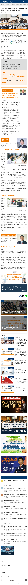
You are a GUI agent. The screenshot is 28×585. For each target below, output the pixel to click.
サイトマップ (3, 569)
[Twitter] (23, 296)
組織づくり (8, 4)
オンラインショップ (5, 576)
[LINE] (26, 296)
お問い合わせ (3, 572)
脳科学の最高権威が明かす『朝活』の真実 (11, 500)
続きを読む (23, 290)
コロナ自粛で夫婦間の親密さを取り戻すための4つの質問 (15, 533)
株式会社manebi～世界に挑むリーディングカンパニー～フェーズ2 (21, 390)
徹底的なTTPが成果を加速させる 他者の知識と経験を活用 (15, 494)
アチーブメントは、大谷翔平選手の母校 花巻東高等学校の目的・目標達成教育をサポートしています (15, 519)
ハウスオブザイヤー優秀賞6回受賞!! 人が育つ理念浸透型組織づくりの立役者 (21, 381)
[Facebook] (20, 296)
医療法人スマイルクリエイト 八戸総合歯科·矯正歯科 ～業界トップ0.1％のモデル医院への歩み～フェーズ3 (21, 353)
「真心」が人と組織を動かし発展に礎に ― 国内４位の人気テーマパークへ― (15, 481)
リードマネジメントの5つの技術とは (11, 512)
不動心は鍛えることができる (9, 506)
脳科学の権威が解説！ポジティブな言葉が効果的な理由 (14, 488)
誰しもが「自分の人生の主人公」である (11, 539)
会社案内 (3, 562)
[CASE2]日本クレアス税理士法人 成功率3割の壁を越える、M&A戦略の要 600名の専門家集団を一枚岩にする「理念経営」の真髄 (21, 342)
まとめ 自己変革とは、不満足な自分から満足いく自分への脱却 (15, 526)
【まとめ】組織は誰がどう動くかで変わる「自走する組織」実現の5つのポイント (13, 288)
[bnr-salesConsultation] (7, 554)
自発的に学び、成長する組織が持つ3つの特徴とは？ (20, 371)
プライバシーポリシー (5, 565)
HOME (3, 4)
